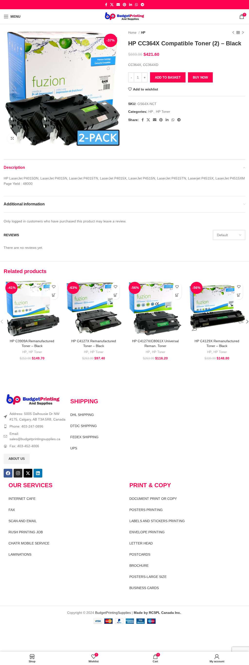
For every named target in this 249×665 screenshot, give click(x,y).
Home (132, 32)
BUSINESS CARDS (144, 588)
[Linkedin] (38, 473)
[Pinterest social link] (124, 4)
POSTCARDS (139, 554)
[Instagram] (18, 473)
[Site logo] (124, 16)
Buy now (200, 77)
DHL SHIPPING (82, 415)
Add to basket (168, 77)
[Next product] (242, 32)
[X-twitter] (28, 473)
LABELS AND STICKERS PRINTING (157, 521)
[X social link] (112, 4)
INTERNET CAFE (22, 499)
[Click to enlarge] (12, 138)
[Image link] (33, 400)
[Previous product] (233, 32)
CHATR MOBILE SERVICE (29, 543)
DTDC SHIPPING (83, 426)
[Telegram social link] (142, 4)
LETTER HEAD (141, 543)
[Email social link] (118, 4)
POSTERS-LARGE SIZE (148, 577)
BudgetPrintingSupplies (113, 613)
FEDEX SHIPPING (84, 437)
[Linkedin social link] (130, 4)
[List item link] (34, 426)
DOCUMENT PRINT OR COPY (153, 499)
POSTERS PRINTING (146, 510)
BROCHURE (139, 566)
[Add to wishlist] (54, 287)
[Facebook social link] (106, 4)
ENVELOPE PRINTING (147, 532)
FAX (12, 510)
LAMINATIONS (20, 554)
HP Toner (163, 112)
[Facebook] (8, 473)
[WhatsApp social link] (136, 4)
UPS (73, 448)
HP (143, 32)
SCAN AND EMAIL (23, 521)
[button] (54, 295)
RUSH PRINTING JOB (26, 532)
